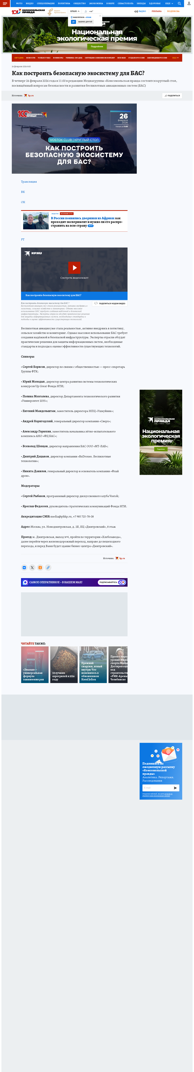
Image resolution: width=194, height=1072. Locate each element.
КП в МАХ (121, 58)
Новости (30, 58)
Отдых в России (136, 58)
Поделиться (174, 96)
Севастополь (125, 3)
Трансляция (29, 181)
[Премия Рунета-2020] (55, 11)
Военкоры (58, 58)
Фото (19, 3)
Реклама (156, 11)
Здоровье (154, 3)
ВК (23, 192)
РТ (22, 239)
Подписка (173, 11)
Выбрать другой (85, 22)
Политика (64, 3)
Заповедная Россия (157, 58)
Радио (142, 11)
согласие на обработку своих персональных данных (157, 795)
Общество (79, 3)
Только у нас (44, 58)
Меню (5, 3)
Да (73, 22)
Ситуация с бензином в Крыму (100, 58)
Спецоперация (46, 3)
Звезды (141, 3)
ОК (23, 202)
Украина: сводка (74, 58)
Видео (30, 3)
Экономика (96, 3)
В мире (110, 3)
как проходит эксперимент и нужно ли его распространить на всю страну (87, 221)
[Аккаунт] (189, 3)
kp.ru (31, 95)
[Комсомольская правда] (28, 11)
